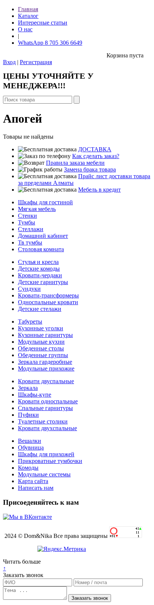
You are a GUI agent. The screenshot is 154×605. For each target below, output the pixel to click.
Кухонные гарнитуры (45, 335)
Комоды (28, 467)
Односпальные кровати (48, 302)
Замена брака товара (90, 169)
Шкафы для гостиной (45, 202)
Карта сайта (33, 481)
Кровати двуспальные (46, 381)
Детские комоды (39, 268)
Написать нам (35, 488)
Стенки (27, 215)
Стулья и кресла (38, 262)
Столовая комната (41, 249)
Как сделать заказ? (95, 156)
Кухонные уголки (40, 328)
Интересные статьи (42, 22)
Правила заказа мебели (75, 163)
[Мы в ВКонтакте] (27, 517)
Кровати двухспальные (47, 428)
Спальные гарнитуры (45, 408)
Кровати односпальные (48, 401)
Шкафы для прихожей (46, 454)
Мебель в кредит (99, 189)
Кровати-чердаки (40, 275)
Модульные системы (44, 474)
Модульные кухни (41, 341)
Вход (9, 62)
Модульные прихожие (46, 368)
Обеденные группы (43, 355)
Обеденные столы (41, 348)
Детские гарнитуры (43, 282)
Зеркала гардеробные (45, 362)
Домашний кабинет (43, 236)
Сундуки (29, 289)
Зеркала (28, 388)
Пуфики (28, 415)
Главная (28, 9)
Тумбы (26, 222)
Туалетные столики (43, 421)
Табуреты (30, 321)
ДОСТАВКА (94, 149)
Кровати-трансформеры (48, 295)
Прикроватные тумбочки (50, 461)
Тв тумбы (30, 242)
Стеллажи (30, 229)
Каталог (28, 16)
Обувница (31, 447)
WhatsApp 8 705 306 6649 (50, 43)
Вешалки (29, 441)
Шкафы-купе (34, 394)
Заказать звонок (23, 575)
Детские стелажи (39, 309)
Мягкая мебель (37, 209)
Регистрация (36, 62)
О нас (25, 29)
